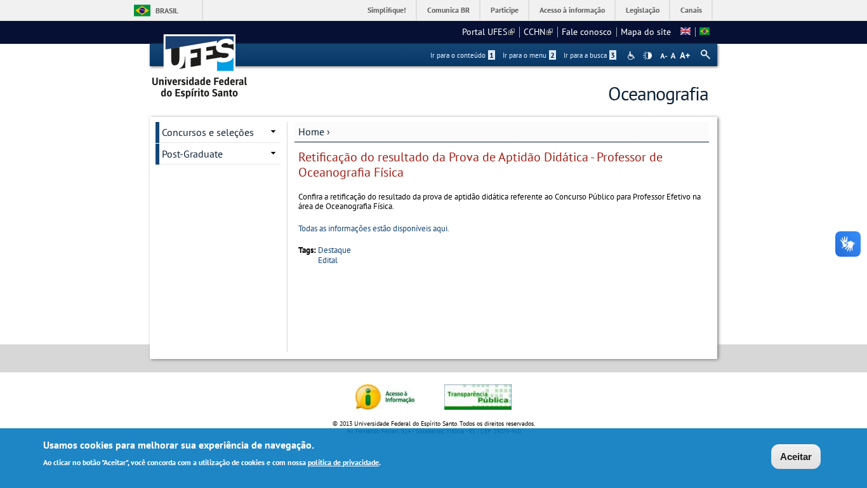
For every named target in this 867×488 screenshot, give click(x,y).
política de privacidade (343, 461)
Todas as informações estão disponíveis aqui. (373, 228)
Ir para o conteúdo (462, 55)
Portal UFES (488, 31)
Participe (505, 10)
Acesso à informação (572, 10)
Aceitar (796, 456)
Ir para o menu (529, 55)
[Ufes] (200, 62)
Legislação (642, 10)
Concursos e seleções (208, 132)
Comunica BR (448, 10)
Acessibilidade (632, 55)
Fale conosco (587, 31)
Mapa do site (646, 31)
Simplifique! (386, 10)
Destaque (334, 250)
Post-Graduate (192, 153)
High (647, 55)
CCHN (538, 31)
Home (311, 131)
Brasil (167, 10)
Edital (328, 260)
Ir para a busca (589, 55)
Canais (691, 10)
